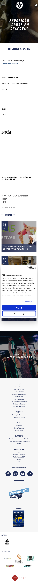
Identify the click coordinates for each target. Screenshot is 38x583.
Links (19, 459)
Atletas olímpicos (19, 391)
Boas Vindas (19, 387)
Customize (18, 314)
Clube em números (19, 404)
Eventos (19, 412)
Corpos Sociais (19, 399)
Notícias (19, 425)
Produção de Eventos (19, 414)
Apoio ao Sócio (19, 389)
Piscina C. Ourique (19, 454)
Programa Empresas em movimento (19, 441)
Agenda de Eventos (19, 417)
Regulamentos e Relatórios (19, 401)
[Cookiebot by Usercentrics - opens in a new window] (27, 268)
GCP (19, 452)
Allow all (19, 308)
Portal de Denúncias (19, 406)
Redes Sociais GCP (19, 457)
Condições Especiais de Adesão (19, 439)
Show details (27, 302)
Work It (19, 443)
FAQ (19, 462)
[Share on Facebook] (9, 208)
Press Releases (19, 428)
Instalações (19, 396)
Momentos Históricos (19, 394)
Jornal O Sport (19, 430)
